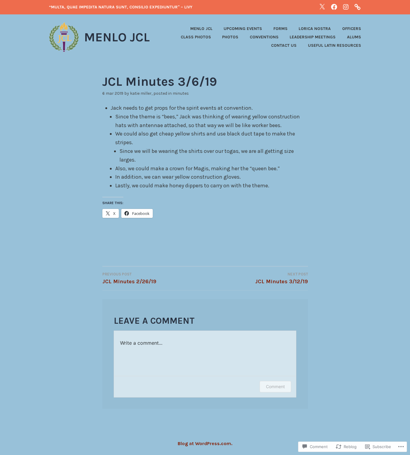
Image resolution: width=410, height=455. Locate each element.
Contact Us (284, 45)
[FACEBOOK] (334, 6)
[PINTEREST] (357, 6)
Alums (354, 37)
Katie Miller (141, 93)
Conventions (264, 37)
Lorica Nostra (315, 28)
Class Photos (196, 37)
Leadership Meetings (313, 37)
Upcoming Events (243, 28)
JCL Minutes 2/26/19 (129, 278)
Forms (280, 28)
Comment (275, 386)
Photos (230, 37)
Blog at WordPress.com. (205, 443)
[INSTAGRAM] (345, 6)
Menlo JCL (117, 37)
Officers (351, 28)
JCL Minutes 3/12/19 (281, 278)
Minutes (181, 93)
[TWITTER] (322, 6)
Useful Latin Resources (334, 45)
